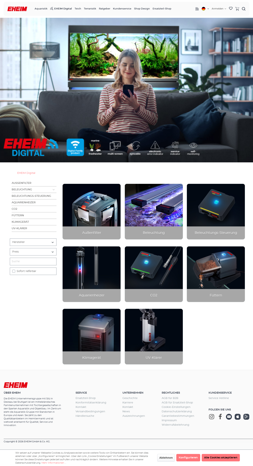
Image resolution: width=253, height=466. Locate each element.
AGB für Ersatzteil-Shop (177, 402)
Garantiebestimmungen (178, 416)
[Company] (197, 9)
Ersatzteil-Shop (86, 398)
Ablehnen (166, 458)
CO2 (14, 209)
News (126, 411)
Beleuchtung (22, 189)
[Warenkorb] (237, 9)
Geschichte (130, 398)
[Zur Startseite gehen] (17, 9)
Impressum (169, 420)
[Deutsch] (205, 9)
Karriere (127, 402)
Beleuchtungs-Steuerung (31, 196)
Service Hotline (219, 398)
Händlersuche (85, 416)
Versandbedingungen (90, 411)
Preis (15, 251)
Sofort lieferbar (26, 271)
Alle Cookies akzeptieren (220, 457)
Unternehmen (132, 393)
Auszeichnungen (133, 416)
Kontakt (81, 407)
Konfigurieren (188, 457)
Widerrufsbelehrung (175, 425)
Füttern (18, 215)
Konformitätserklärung (91, 402)
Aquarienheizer (24, 202)
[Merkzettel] (231, 8)
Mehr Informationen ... (53, 463)
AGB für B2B (170, 398)
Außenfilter (21, 183)
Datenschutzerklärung (177, 411)
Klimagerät (20, 222)
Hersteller (18, 242)
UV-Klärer (19, 228)
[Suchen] (244, 9)
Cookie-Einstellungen (176, 407)
